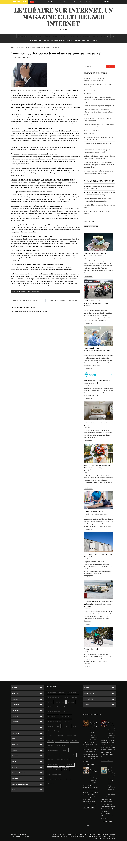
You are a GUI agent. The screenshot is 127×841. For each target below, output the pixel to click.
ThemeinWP (26, 836)
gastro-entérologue (54, 731)
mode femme (61, 745)
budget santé (60, 702)
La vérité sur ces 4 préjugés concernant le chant (63, 300)
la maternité (59, 735)
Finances (63, 36)
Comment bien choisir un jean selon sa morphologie (94, 774)
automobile (90, 836)
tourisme (57, 769)
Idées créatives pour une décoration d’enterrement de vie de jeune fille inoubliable (97, 467)
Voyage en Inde (68, 836)
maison (50, 740)
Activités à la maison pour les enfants (25, 300)
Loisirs (79, 36)
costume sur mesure (36, 291)
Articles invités (89, 699)
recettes (50, 760)
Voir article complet (88, 764)
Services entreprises (58, 40)
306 (86, 825)
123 (88, 671)
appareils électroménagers (56, 692)
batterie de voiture (53, 697)
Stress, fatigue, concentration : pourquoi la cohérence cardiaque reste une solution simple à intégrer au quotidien (78, 1)
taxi (49, 769)
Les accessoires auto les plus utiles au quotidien (99, 106)
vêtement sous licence (55, 779)
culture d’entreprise (54, 711)
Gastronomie (71, 36)
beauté (65, 697)
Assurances (28, 36)
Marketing (86, 36)
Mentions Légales (89, 693)
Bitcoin (86, 211)
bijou (95, 836)
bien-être (74, 697)
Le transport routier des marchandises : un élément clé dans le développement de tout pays (98, 604)
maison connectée (62, 740)
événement (51, 784)
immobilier (67, 731)
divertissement (52, 716)
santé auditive (52, 764)
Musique (99, 36)
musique (64, 750)
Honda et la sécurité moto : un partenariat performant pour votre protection (96, 303)
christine (87, 199)
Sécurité (46, 40)
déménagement (66, 716)
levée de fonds (71, 735)
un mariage (66, 107)
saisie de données (62, 760)
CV (65, 711)
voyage (66, 769)
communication (62, 707)
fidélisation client (53, 726)
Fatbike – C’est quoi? (91, 649)
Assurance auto (73, 692)
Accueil (20, 36)
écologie (68, 779)
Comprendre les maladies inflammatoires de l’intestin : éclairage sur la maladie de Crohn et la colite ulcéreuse (99, 164)
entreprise (68, 721)
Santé (40, 40)
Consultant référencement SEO (92, 714)
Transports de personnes (82, 40)
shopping (70, 764)
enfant (94, 834)
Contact (94, 40)
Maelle (28, 57)
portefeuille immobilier (68, 755)
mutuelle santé (52, 755)
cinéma (50, 707)
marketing (75, 740)
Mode (93, 36)
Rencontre (33, 40)
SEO (62, 764)
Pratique (106, 36)
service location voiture (99, 838)
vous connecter (23, 311)
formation (66, 726)
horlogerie (112, 834)
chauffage (71, 702)
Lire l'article (88, 276)
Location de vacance (103, 834)
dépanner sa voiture (54, 721)
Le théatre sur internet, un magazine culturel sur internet (63, 16)
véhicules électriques (54, 774)
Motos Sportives (53, 750)
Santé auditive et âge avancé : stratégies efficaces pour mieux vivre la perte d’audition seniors (98, 112)
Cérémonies (46, 36)
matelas (50, 745)
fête (74, 726)
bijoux (50, 702)
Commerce (55, 36)
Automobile (37, 36)
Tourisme (69, 40)
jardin (50, 735)
